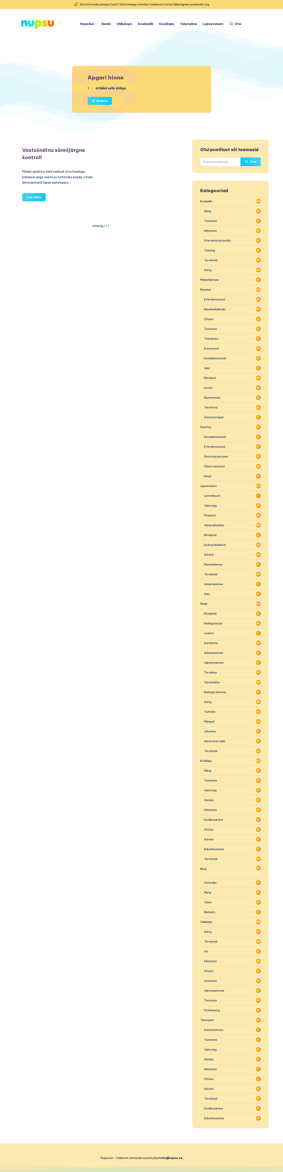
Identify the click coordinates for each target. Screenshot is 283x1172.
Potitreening (212, 1010)
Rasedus (87, 24)
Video (208, 902)
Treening (209, 250)
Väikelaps (124, 24)
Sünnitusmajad (213, 417)
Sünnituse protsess (216, 456)
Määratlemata (209, 280)
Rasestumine (212, 397)
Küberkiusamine (214, 849)
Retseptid (210, 535)
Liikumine (210, 731)
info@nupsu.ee (171, 1158)
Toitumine (210, 221)
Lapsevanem (213, 24)
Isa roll (208, 388)
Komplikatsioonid (215, 358)
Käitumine (210, 231)
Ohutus (209, 319)
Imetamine (211, 643)
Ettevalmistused (214, 299)
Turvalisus (210, 672)
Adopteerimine (213, 584)
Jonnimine (210, 981)
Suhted (208, 554)
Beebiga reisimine (215, 692)
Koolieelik (145, 24)
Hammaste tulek (214, 741)
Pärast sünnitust (214, 466)
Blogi (203, 869)
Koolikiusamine (213, 819)
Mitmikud (210, 378)
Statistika (210, 882)
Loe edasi (36, 198)
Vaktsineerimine (214, 990)
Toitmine (209, 712)
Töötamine (211, 338)
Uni (206, 951)
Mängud (209, 721)
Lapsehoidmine (214, 662)
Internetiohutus (214, 1030)
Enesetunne (211, 348)
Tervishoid (210, 260)
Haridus (209, 800)
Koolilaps (166, 24)
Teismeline (188, 24)
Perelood (209, 515)
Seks (207, 368)
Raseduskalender (215, 309)
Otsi (252, 162)
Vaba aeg (210, 505)
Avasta (102, 101)
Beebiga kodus (213, 623)
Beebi (106, 24)
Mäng (207, 211)
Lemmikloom (212, 496)
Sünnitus (205, 427)
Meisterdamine (213, 564)
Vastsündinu (212, 682)
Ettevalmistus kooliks (217, 240)
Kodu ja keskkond (215, 545)
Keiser (208, 476)
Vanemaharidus (214, 525)
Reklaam (209, 912)
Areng (208, 270)
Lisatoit (209, 633)
